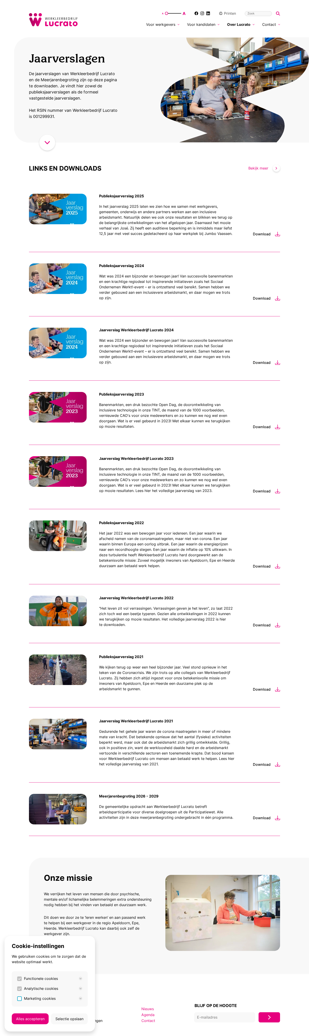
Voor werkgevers (160, 24)
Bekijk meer (258, 168)
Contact (269, 24)
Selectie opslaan (69, 1018)
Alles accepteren (30, 1018)
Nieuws (147, 1008)
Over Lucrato (238, 24)
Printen (230, 13)
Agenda (147, 1014)
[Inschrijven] (269, 1017)
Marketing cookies (40, 998)
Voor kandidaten (201, 24)
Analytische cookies (41, 988)
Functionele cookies (41, 978)
